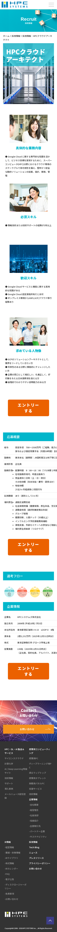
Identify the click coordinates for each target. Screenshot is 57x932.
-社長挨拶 (33, 815)
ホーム (6, 35)
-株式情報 (9, 863)
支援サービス (35, 788)
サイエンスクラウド (14, 758)
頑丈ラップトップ (37, 772)
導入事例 (9, 788)
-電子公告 (9, 879)
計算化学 (9, 763)
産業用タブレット (37, 778)
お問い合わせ (35, 868)
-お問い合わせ (11, 899)
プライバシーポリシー (39, 863)
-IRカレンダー (11, 868)
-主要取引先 (35, 825)
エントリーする (28, 407)
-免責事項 (9, 893)
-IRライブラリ (11, 857)
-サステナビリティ (38, 836)
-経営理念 (33, 810)
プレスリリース (36, 857)
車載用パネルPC (37, 783)
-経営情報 (9, 847)
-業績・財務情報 (12, 852)
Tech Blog (34, 847)
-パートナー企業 (37, 831)
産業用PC (33, 758)
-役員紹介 (33, 820)
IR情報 (8, 841)
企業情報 (33, 799)
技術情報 (9, 778)
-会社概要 (33, 804)
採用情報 (16, 35)
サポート (9, 783)
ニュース (33, 852)
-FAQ (7, 873)
